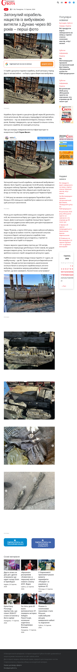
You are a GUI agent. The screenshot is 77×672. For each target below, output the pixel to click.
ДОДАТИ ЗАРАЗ (47, 64)
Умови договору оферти (13, 665)
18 (63, 275)
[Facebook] (69, 2)
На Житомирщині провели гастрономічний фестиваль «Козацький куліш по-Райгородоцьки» (66, 66)
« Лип (64, 286)
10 (62, 272)
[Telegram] (73, 2)
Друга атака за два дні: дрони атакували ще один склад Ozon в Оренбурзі (11, 577)
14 (69, 272)
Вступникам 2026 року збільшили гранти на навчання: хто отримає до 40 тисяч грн (65, 95)
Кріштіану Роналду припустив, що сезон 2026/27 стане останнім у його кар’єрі (11, 612)
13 (67, 272)
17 (62, 275)
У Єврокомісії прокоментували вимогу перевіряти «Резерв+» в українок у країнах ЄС (46, 579)
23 (72, 275)
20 (67, 275)
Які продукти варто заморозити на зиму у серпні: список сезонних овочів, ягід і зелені (66, 35)
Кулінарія (62, 23)
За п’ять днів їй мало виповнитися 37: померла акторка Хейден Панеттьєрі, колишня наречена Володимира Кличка (28, 616)
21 (69, 275)
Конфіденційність (10, 668)
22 (71, 275)
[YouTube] (66, 2)
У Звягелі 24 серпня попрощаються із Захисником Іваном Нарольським (65, 230)
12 (65, 272)
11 (63, 272)
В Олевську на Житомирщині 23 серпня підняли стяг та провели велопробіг (65, 242)
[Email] (62, 2)
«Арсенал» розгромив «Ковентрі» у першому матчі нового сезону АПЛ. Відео (28, 578)
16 (72, 272)
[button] (58, 2)
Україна (68, 26)
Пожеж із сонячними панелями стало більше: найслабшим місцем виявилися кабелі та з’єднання (46, 614)
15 (71, 272)
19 (65, 275)
